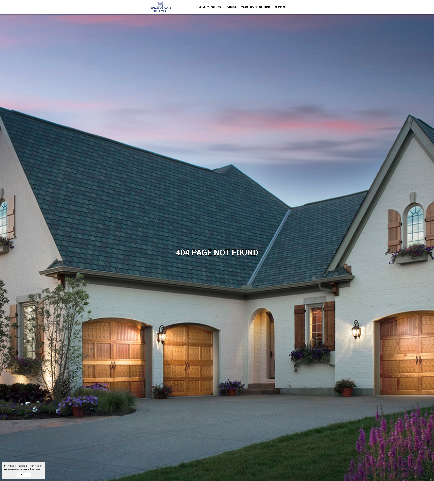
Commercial (230, 7)
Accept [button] (23, 475)
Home (198, 7)
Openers (244, 7)
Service (253, 7)
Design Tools (264, 7)
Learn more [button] (35, 469)
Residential (216, 7)
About (206, 7)
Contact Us (280, 7)
